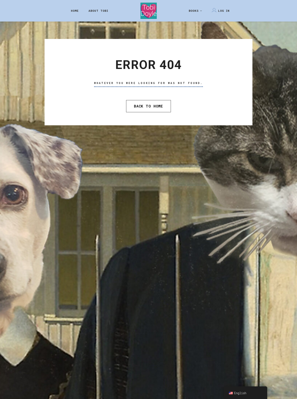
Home (75, 11)
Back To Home (148, 106)
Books (194, 11)
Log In (224, 11)
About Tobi (98, 11)
